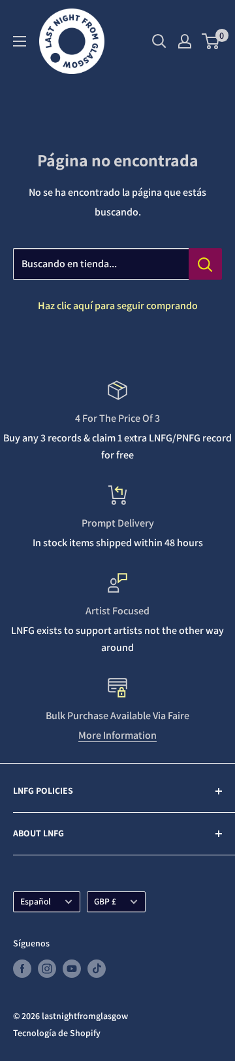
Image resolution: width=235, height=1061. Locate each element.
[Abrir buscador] (159, 41)
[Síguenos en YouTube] (72, 968)
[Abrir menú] (19, 41)
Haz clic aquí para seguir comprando (118, 305)
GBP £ (105, 901)
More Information (117, 735)
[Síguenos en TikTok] (96, 968)
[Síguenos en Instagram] (47, 968)
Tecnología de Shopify (57, 1033)
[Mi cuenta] (184, 41)
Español (35, 901)
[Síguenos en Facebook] (22, 968)
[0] (211, 41)
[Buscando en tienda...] (205, 264)
